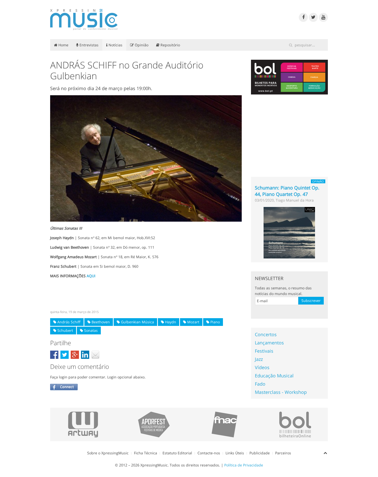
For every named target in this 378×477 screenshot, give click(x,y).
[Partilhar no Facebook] (54, 355)
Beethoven (100, 321)
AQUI (91, 275)
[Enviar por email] (95, 355)
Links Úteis (235, 452)
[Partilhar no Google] (75, 355)
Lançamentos (269, 343)
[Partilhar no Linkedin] (85, 355)
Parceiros (283, 452)
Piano (214, 321)
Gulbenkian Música (137, 321)
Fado (260, 384)
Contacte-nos (208, 452)
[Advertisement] (146, 294)
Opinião (141, 44)
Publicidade (259, 452)
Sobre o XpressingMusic (108, 452)
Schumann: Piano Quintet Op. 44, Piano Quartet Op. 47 (287, 191)
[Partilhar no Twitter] (64, 355)
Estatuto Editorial (177, 452)
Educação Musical (274, 375)
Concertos (266, 334)
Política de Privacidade (243, 465)
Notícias (114, 44)
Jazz (259, 359)
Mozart (192, 321)
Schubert (64, 330)
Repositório (169, 44)
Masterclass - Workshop (281, 392)
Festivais (264, 351)
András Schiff (68, 321)
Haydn (170, 321)
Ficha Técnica (145, 452)
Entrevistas (88, 44)
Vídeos (262, 367)
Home (62, 44)
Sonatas (90, 330)
